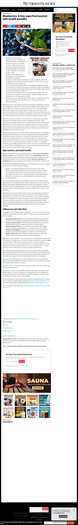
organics (44, 340)
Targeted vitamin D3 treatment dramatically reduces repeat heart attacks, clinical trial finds (63, 152)
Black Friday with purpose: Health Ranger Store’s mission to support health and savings (63, 68)
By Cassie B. (60, 148)
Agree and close (63, 516)
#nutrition (14, 339)
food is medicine (44, 339)
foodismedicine (5, 9)
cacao (13, 9)
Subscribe (71, 523)
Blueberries (29, 339)
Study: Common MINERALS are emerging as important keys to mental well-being (63, 81)
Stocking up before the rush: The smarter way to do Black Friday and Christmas (63, 182)
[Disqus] (27, 443)
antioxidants (31, 9)
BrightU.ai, (15, 270)
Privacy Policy (39, 519)
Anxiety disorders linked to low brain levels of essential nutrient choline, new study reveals (63, 158)
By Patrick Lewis (61, 78)
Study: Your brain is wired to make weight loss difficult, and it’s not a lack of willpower (63, 145)
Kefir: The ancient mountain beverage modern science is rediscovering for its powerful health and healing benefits (63, 75)
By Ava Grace (60, 83)
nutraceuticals (22, 9)
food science (6, 340)
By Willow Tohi (60, 178)
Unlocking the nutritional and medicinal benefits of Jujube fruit (62, 87)
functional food (22, 340)
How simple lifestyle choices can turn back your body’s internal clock (63, 93)
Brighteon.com (46, 281)
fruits (15, 340)
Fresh (12, 340)
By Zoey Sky (60, 70)
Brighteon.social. (43, 282)
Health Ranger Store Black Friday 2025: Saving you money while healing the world (63, 110)
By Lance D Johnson (61, 124)
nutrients (47, 9)
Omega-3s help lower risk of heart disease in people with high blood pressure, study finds (63, 134)
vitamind (40, 9)
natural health (31, 340)
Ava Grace (13, 23)
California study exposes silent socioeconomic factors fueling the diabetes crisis (63, 122)
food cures (36, 339)
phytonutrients (7, 342)
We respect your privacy (31, 515)
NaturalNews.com (10, 265)
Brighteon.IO (32, 282)
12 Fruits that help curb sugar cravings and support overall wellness (62, 164)
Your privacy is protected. (10, 365)
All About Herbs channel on (27, 319)
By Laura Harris (60, 118)
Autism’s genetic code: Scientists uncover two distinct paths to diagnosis (63, 176)
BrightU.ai (5, 325)
